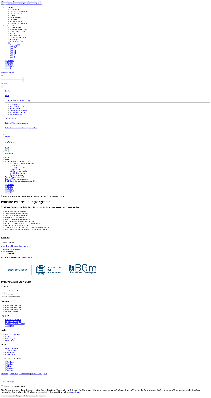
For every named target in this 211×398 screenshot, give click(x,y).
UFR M (12, 49)
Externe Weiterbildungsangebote (16, 123)
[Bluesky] (9, 65)
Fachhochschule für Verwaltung (16, 211)
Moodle (12, 33)
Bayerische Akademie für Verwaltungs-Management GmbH (26, 229)
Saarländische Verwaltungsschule (16, 213)
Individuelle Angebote (17, 112)
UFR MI (13, 51)
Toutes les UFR (15, 45)
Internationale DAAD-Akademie (16, 225)
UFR (8, 43)
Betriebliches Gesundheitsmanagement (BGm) (21, 128)
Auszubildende (15, 108)
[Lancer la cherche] (23, 78)
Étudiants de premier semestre (20, 11)
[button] (4, 83)
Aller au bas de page (34, 2)
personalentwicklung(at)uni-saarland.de (14, 246)
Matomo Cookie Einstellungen (14, 386)
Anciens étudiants (16, 21)
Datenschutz (14, 374)
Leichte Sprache (36, 374)
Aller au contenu (6, 2)
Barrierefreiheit (24, 374)
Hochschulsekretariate (17, 106)
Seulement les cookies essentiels (34, 396)
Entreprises (13, 19)
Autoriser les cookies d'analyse (12, 396)
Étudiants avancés (16, 13)
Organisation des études (18, 31)
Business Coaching (16, 114)
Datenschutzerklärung (72, 392)
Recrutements (14, 39)
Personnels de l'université (18, 23)
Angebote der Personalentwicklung (17, 101)
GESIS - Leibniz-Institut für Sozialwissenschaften (22, 223)
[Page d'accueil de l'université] (21, 4)
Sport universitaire (16, 35)
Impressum (4, 374)
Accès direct (11, 25)
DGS (45, 374)
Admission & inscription (18, 29)
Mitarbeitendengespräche (18, 110)
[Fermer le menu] (2, 87)
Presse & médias (15, 17)
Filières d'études (15, 27)
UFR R (12, 57)
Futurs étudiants (15, 9)
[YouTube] (9, 63)
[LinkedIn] (9, 69)
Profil (7, 96)
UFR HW (13, 47)
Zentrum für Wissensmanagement (16, 215)
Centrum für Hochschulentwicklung (17, 219)
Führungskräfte (15, 104)
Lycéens (12, 15)
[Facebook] (9, 61)
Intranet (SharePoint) (17, 41)
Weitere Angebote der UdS (14, 118)
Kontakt (8, 91)
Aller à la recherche (19, 2)
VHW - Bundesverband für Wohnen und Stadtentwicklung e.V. (27, 227)
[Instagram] (9, 67)
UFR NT (13, 53)
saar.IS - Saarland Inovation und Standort (19, 221)
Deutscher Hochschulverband (15, 217)
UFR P (12, 55)
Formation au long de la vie (19, 37)
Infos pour (10, 7)
